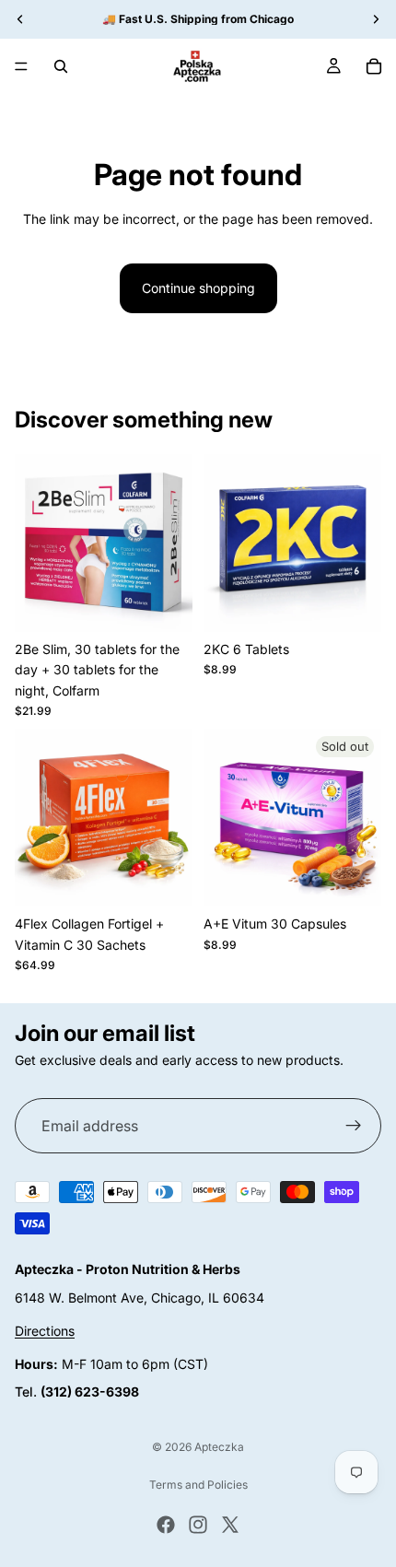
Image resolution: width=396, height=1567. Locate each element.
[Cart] (374, 66)
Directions (45, 1331)
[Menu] (21, 66)
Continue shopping (198, 288)
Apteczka (219, 1447)
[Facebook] (166, 1525)
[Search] (61, 66)
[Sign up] (353, 1125)
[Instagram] (198, 1525)
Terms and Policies (198, 1484)
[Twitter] (230, 1525)
